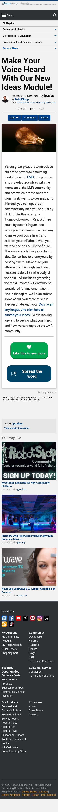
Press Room (36, 710)
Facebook (11, 618)
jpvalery (49, 95)
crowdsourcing (37, 102)
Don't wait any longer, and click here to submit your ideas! (28, 309)
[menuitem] (29, 23)
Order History (9, 649)
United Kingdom (11, 794)
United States (29, 791)
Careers (33, 714)
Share (44, 117)
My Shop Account (12, 644)
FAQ (31, 657)
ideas (48, 102)
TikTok (11, 624)
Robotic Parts (9, 722)
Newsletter (4, 618)
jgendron (21, 489)
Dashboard (35, 636)
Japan (35, 794)
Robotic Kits (8, 726)
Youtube (18, 618)
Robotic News (10, 48)
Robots (33, 649)
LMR (30, 177)
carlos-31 (22, 595)
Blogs (32, 653)
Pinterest (32, 618)
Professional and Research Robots (22, 42)
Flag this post (48, 392)
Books (5, 743)
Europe (26, 794)
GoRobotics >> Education (17, 35)
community (23, 102)
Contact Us (35, 671)
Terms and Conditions (41, 661)
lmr (54, 102)
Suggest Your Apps (13, 687)
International (48, 794)
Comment (29, 117)
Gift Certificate (10, 747)
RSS (4, 624)
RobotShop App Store (14, 751)
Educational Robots (13, 735)
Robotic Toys (9, 730)
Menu (10, 15)
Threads (46, 618)
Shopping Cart (10, 653)
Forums (33, 640)
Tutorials (34, 644)
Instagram (39, 618)
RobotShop (22, 99)
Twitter (25, 618)
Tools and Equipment (14, 739)
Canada (43, 791)
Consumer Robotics (14, 29)
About (32, 706)
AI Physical (9, 23)
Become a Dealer (11, 675)
